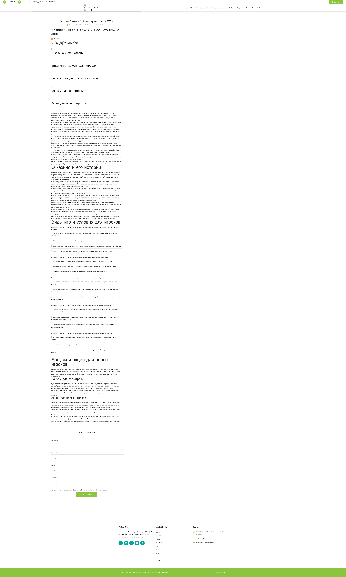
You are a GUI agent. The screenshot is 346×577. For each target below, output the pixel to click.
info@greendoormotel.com (205, 543)
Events (223, 8)
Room (202, 8)
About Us (194, 8)
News (104, 25)
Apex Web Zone (163, 572)
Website (54, 477)
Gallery (231, 8)
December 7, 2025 (75, 25)
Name (54, 453)
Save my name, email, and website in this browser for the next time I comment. (80, 490)
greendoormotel (92, 25)
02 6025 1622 (11, 2)
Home (185, 8)
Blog (238, 8)
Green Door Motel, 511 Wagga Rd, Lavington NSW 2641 (38, 2)
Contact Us (256, 8)
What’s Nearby (213, 8)
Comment (54, 440)
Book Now (337, 2)
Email (53, 465)
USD (224, 572)
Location (245, 8)
